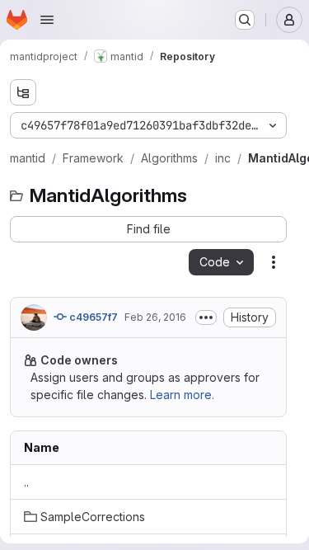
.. (26, 482)
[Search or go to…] (245, 20)
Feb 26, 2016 (155, 317)
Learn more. (182, 395)
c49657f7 (92, 317)
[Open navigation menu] (47, 20)
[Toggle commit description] (206, 317)
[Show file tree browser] (23, 92)
